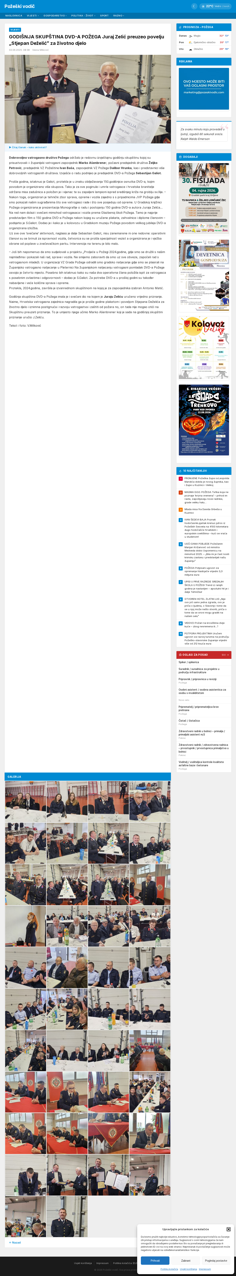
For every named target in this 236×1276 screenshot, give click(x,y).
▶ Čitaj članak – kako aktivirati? (28, 147)
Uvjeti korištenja (188, 1269)
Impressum (205, 1269)
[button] (228, 1229)
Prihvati (155, 1260)
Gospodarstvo (55, 15)
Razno (118, 15)
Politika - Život (83, 15)
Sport (104, 15)
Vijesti (33, 15)
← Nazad (15, 1242)
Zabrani (185, 1260)
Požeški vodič (19, 6)
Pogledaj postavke (216, 1260)
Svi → (225, 655)
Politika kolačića (169, 1269)
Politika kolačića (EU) (125, 1263)
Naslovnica (13, 15)
